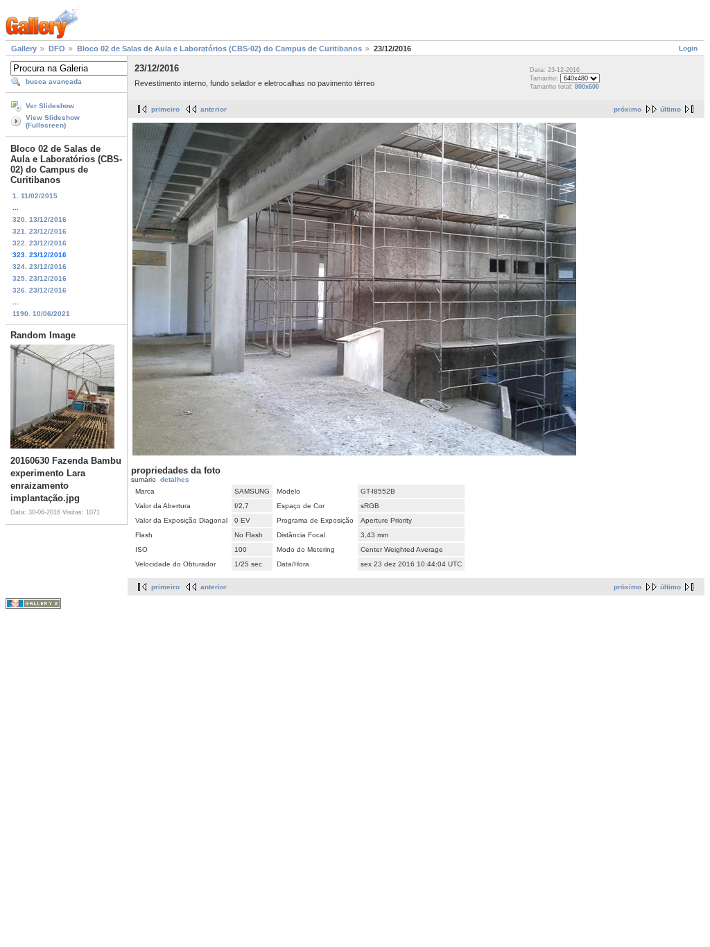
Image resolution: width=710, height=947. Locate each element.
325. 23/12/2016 (39, 278)
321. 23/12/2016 (39, 231)
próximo (627, 109)
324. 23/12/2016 (39, 266)
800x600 (587, 86)
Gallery (24, 48)
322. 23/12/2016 (39, 243)
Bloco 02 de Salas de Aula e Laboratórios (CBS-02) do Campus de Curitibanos (219, 48)
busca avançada (54, 81)
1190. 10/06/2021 (41, 314)
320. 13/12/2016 (39, 219)
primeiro (165, 109)
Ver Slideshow (50, 106)
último (670, 109)
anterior (213, 109)
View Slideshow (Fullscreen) (53, 121)
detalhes (174, 479)
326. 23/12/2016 (39, 290)
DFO (57, 48)
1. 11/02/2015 (35, 196)
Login (688, 48)
